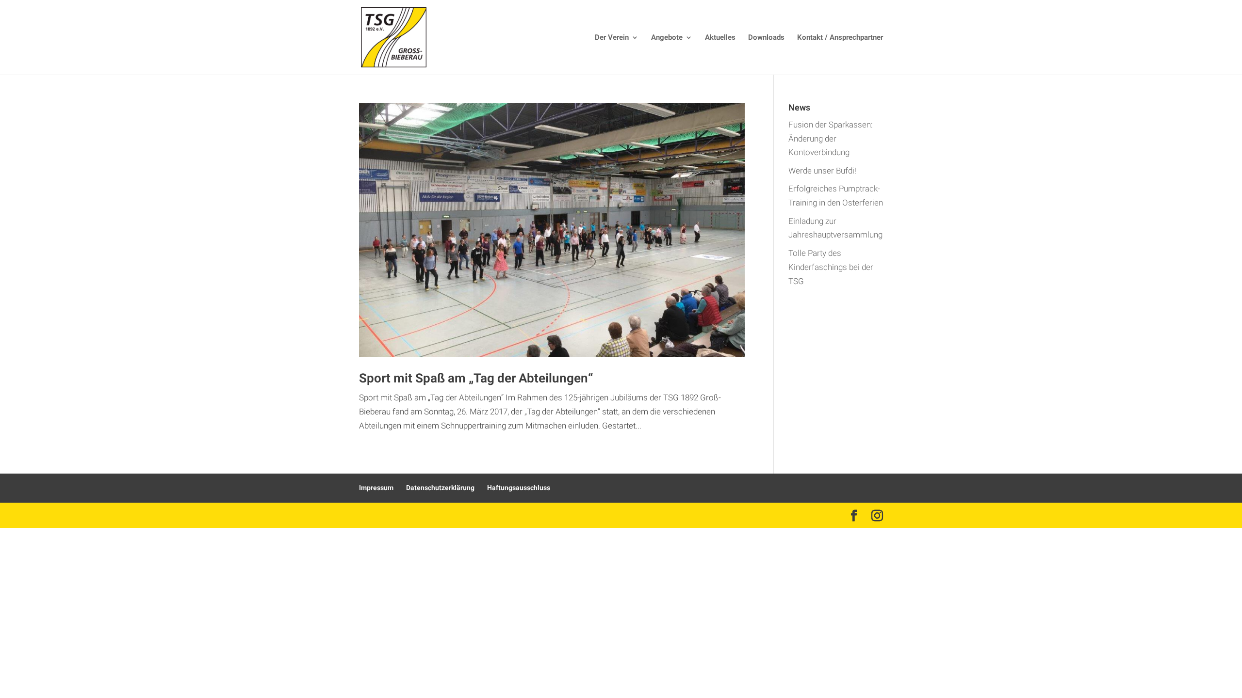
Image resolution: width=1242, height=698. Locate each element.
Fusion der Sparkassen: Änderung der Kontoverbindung (830, 139)
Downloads (766, 38)
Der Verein (612, 38)
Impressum (376, 488)
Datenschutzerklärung (440, 488)
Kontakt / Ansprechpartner (840, 38)
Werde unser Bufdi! (822, 171)
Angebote (667, 38)
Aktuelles (720, 38)
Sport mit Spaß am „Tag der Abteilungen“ (476, 378)
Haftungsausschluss (518, 488)
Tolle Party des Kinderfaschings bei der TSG (830, 267)
